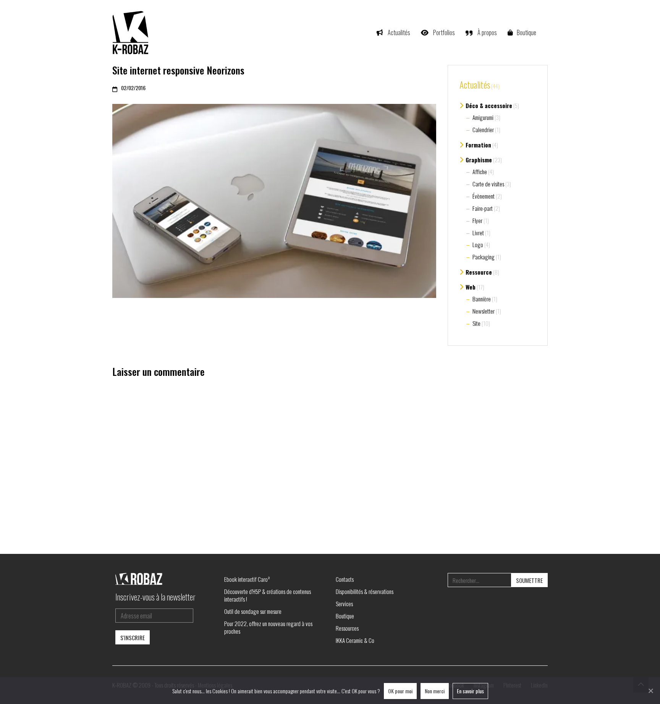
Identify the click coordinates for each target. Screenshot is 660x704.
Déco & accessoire (489, 105)
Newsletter (483, 311)
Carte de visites (488, 184)
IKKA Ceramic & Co (355, 640)
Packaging (483, 257)
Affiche (479, 171)
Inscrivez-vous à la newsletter (155, 597)
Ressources (347, 628)
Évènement (483, 196)
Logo (477, 244)
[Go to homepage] (131, 32)
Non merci (435, 691)
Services (344, 603)
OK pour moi (400, 691)
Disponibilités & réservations (364, 591)
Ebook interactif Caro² (247, 579)
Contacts (345, 579)
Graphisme (479, 159)
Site (476, 323)
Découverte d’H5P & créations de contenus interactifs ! (267, 595)
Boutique (345, 616)
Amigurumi (482, 117)
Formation (478, 145)
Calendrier (483, 129)
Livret (478, 232)
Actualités (474, 85)
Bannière (481, 299)
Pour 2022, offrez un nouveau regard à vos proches (268, 627)
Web (471, 287)
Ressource (479, 272)
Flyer (477, 220)
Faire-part (482, 208)
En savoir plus (470, 691)
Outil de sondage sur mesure (252, 611)
